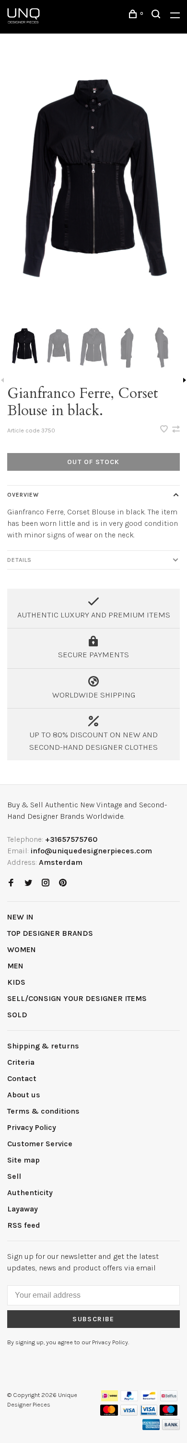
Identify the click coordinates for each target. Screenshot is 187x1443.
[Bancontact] (149, 1398)
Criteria (21, 1062)
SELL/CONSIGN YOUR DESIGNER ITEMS (77, 998)
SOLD (17, 1014)
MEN (15, 965)
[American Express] (151, 1427)
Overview (23, 494)
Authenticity (30, 1192)
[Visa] (129, 1413)
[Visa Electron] (148, 1413)
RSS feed (23, 1225)
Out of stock (93, 462)
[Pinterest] (63, 883)
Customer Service (39, 1143)
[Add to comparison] (176, 429)
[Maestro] (168, 1413)
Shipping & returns (43, 1045)
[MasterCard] (109, 1413)
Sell (14, 1176)
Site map (23, 1159)
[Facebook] (11, 883)
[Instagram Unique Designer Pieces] (45, 883)
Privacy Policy (31, 1127)
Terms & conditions (43, 1111)
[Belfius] (168, 1398)
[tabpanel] (93, 187)
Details (19, 560)
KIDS (16, 982)
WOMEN (21, 949)
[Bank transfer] (171, 1427)
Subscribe (93, 1319)
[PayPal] (129, 1398)
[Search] (157, 16)
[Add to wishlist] (165, 429)
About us (23, 1094)
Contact (21, 1078)
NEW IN (20, 916)
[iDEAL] (109, 1398)
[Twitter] (28, 883)
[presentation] (24, 348)
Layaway (22, 1208)
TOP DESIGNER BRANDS (50, 933)
